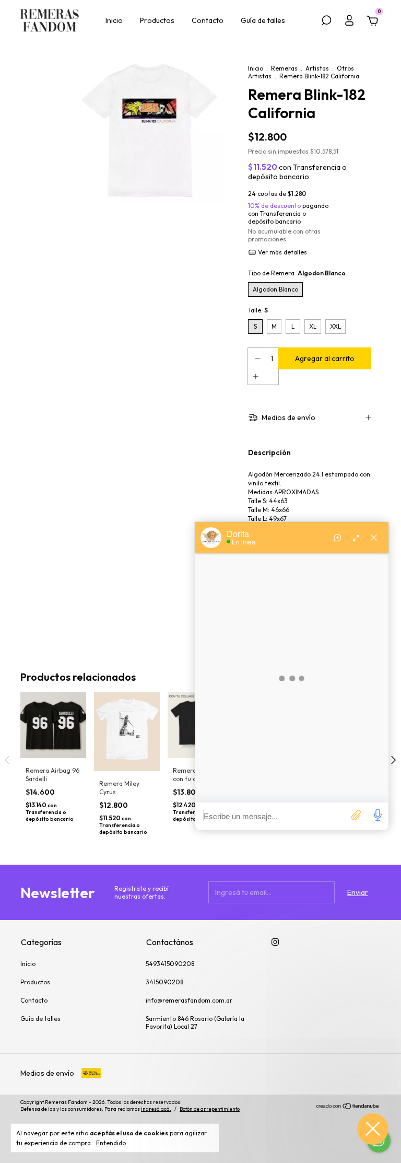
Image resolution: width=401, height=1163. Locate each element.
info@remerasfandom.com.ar (189, 1000)
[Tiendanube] (348, 1107)
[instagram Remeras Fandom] (275, 942)
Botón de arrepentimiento (210, 1109)
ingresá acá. (156, 1109)
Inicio (114, 20)
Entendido (111, 1143)
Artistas (317, 68)
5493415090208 (170, 964)
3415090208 (164, 982)
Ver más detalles (281, 252)
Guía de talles (263, 20)
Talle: (258, 310)
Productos (157, 20)
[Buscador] (326, 22)
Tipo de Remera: (297, 273)
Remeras (284, 68)
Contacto (207, 20)
